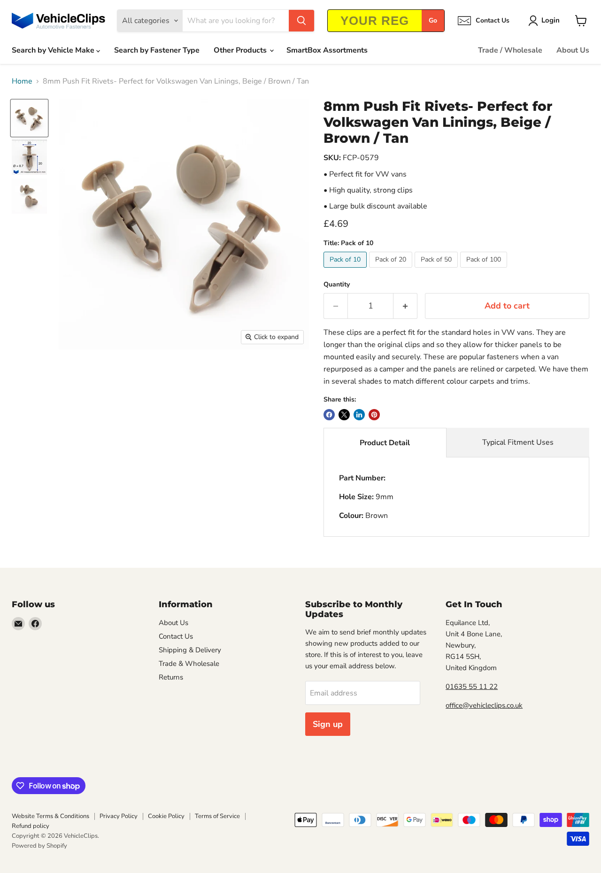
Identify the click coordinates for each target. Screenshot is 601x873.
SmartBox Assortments (327, 50)
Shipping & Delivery (190, 650)
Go (433, 20)
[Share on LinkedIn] (359, 414)
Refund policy (30, 826)
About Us (572, 50)
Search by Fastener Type (157, 50)
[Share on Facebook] (329, 414)
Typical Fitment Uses (518, 442)
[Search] (301, 20)
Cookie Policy (166, 816)
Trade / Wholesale (510, 50)
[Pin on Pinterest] (374, 414)
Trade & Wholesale (189, 663)
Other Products (241, 50)
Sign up (328, 724)
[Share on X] (344, 414)
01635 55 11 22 (472, 686)
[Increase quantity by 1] (405, 306)
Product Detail (385, 443)
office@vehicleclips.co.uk (484, 705)
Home (22, 81)
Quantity (337, 284)
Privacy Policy (119, 816)
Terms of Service (217, 816)
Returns (171, 677)
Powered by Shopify (39, 846)
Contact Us (176, 636)
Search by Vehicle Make (54, 50)
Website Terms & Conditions (50, 816)
